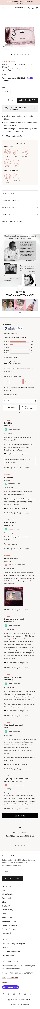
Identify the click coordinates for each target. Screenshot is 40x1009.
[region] (20, 833)
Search (5, 947)
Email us (5, 982)
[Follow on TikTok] (31, 994)
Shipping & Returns (9, 925)
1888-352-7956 (12, 978)
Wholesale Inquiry (9, 921)
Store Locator (7, 917)
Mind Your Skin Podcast (11, 951)
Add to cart (27, 100)
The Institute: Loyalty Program (13, 944)
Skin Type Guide (8, 955)
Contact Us (6, 906)
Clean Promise (7, 894)
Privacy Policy (7, 910)
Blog (4, 902)
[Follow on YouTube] (25, 994)
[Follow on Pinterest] (20, 994)
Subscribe (12, 879)
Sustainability (7, 898)
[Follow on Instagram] (14, 994)
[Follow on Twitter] (9, 994)
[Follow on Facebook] (3, 994)
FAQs (4, 914)
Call (4, 978)
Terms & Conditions (9, 929)
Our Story (5, 890)
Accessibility (7, 933)
